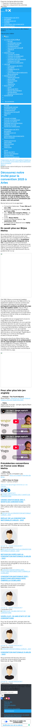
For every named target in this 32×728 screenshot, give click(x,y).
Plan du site (8, 702)
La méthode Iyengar (14, 43)
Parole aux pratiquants (15, 62)
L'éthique (11, 49)
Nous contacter (9, 26)
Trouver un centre (14, 58)
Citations (10, 82)
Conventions (5, 488)
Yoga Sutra (11, 84)
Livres (9, 87)
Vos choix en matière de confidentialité (18, 721)
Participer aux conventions (17, 59)
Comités (7, 22)
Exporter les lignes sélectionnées (12, 1)
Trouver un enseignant (15, 56)
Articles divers (12, 92)
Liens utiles (11, 79)
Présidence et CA (10, 21)
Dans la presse (12, 81)
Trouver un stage (14, 54)
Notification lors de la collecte (13, 725)
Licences (7, 703)
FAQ (9, 51)
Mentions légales (10, 705)
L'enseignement (13, 46)
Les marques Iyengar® (15, 48)
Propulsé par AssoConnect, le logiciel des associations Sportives (16, 715)
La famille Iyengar (14, 44)
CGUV (6, 707)
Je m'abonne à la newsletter (10, 690)
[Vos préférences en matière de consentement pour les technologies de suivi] (29, 725)
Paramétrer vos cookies (12, 708)
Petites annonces (13, 77)
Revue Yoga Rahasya (15, 90)
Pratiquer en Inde (14, 61)
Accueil (10, 41)
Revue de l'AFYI (13, 89)
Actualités (7, 19)
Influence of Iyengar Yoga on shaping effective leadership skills (15, 399)
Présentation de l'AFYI (11, 18)
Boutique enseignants (15, 94)
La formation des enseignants (14, 24)
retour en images (15, 475)
